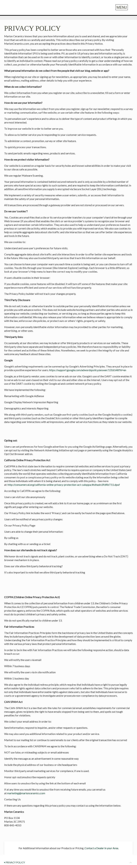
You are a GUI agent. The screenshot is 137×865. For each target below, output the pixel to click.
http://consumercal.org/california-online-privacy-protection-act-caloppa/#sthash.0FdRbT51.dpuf (64, 484)
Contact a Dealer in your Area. (102, 848)
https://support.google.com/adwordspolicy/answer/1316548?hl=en (87, 370)
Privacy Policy (15, 862)
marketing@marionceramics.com (26, 793)
